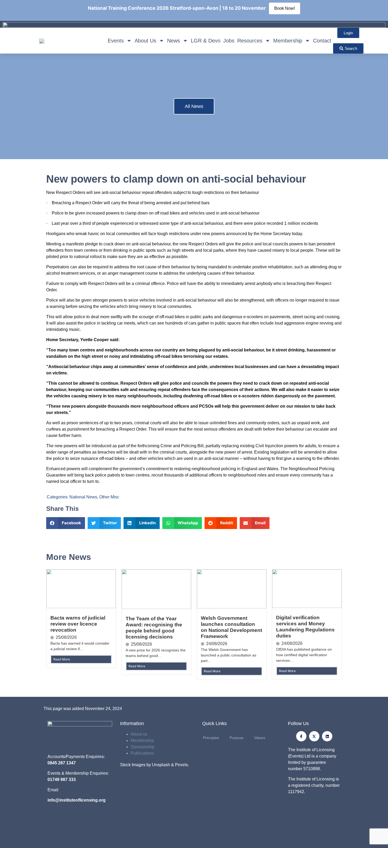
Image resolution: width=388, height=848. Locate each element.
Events (116, 41)
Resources (249, 41)
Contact (322, 41)
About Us (145, 41)
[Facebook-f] (301, 736)
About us (139, 734)
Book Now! (284, 8)
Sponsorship (142, 747)
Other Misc (109, 497)
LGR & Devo (205, 41)
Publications (142, 753)
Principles (211, 738)
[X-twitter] (314, 736)
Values (259, 738)
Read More (61, 659)
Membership (287, 41)
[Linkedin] (327, 736)
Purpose (237, 738)
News (173, 41)
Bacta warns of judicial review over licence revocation (77, 624)
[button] (65, 523)
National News (83, 497)
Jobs (228, 41)
